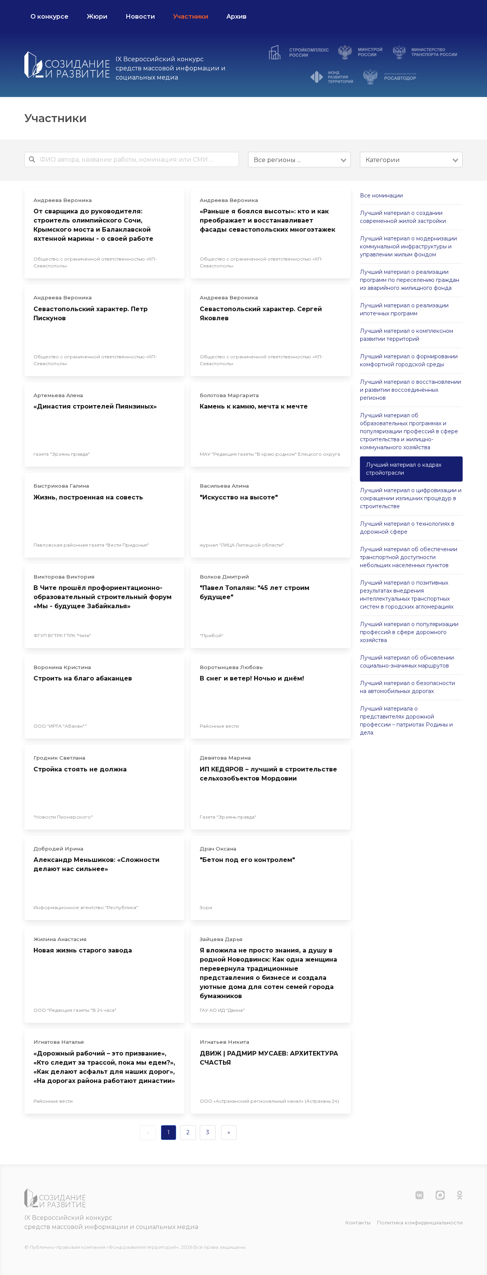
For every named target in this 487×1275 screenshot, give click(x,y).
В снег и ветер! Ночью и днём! (252, 678)
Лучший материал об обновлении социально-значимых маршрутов (407, 661)
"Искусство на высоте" (239, 497)
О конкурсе (49, 16)
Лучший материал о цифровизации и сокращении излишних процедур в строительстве (411, 498)
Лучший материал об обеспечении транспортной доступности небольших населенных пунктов (408, 557)
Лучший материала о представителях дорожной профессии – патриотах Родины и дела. (406, 720)
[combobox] (299, 159)
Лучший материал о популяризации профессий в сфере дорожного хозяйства (409, 632)
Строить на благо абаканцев (82, 678)
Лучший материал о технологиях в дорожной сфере (407, 527)
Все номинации (381, 195)
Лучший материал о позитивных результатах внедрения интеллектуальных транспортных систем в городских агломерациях (407, 594)
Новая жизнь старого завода (82, 950)
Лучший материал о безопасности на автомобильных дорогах (407, 687)
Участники (190, 16)
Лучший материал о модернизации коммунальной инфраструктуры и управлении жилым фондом (408, 246)
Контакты (358, 1222)
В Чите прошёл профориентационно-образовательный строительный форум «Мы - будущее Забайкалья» (102, 597)
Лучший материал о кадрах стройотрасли (403, 468)
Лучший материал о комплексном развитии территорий (406, 334)
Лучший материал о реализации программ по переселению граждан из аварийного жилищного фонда (409, 280)
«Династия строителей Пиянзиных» (95, 406)
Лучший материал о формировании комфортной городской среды (409, 360)
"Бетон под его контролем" (247, 859)
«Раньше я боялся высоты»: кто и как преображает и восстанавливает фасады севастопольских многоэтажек (267, 220)
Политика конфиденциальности (420, 1222)
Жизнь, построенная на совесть (88, 497)
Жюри (97, 16)
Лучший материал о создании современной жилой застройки (403, 217)
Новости (140, 16)
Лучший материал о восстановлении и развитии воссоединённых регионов (410, 389)
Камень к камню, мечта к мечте (254, 406)
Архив (236, 16)
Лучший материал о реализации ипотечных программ (404, 309)
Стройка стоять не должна (80, 769)
